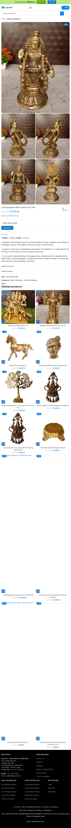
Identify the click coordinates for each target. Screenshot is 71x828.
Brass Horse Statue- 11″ (18, 365)
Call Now (52, 2)
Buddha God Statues (32, 795)
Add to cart (7, 228)
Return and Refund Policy (10, 216)
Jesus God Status (31, 799)
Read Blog (51, 792)
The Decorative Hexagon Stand (52, 448)
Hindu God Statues (30, 280)
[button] (3, 322)
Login (50, 784)
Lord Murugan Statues (9, 792)
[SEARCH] (62, 13)
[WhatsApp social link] (9, 284)
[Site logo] (7, 7)
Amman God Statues (32, 788)
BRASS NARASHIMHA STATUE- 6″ (53, 325)
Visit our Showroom (17, 769)
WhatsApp (41, 2)
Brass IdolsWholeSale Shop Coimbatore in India (30, 814)
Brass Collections (13, 19)
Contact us (40, 758)
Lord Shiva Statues (8, 788)
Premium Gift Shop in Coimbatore (40, 810)
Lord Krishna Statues (32, 792)
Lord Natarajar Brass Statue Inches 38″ (18, 595)
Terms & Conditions (43, 776)
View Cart (51, 788)
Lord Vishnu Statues (8, 795)
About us (39, 762)
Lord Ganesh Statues (32, 784)
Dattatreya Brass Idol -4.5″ (18, 325)
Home (3, 19)
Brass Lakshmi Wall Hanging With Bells (53, 405)
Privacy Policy (41, 773)
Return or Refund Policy (44, 769)
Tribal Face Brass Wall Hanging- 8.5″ (53, 365)
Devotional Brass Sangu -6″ (18, 742)
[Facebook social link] (7, 284)
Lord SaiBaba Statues (8, 784)
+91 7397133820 (13, 774)
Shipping (39, 766)
